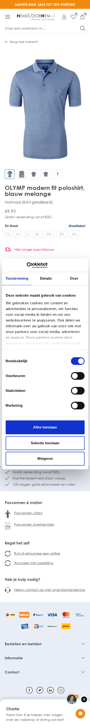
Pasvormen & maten (23, 502)
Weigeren (45, 458)
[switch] (77, 376)
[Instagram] (61, 690)
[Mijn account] (62, 17)
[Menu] (7, 17)
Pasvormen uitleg (28, 513)
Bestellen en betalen (23, 644)
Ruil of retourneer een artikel (37, 553)
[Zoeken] (82, 28)
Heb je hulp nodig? (22, 579)
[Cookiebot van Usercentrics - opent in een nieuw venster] (27, 265)
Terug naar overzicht (24, 42)
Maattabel (77, 226)
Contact (12, 672)
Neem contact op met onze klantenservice (49, 590)
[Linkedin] (50, 690)
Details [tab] (46, 278)
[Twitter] (39, 690)
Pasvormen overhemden (34, 524)
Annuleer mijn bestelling (33, 563)
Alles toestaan (45, 427)
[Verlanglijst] (71, 17)
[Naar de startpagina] (36, 16)
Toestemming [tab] (17, 278)
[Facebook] (29, 690)
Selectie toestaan (45, 443)
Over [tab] (74, 278)
